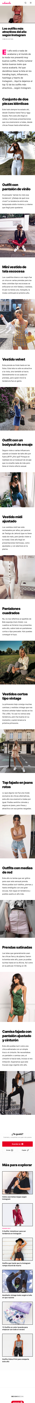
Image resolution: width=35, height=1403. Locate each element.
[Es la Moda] (6, 3)
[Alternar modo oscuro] (31, 3)
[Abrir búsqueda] (25, 3)
